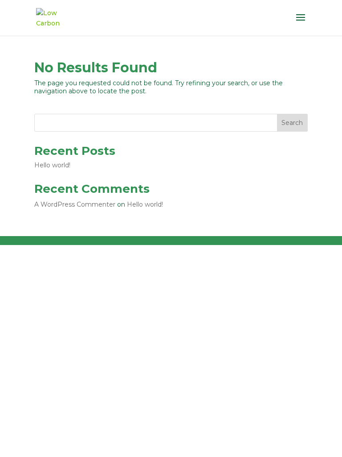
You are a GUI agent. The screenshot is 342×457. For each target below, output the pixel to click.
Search (292, 123)
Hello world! (52, 165)
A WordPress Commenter (74, 204)
